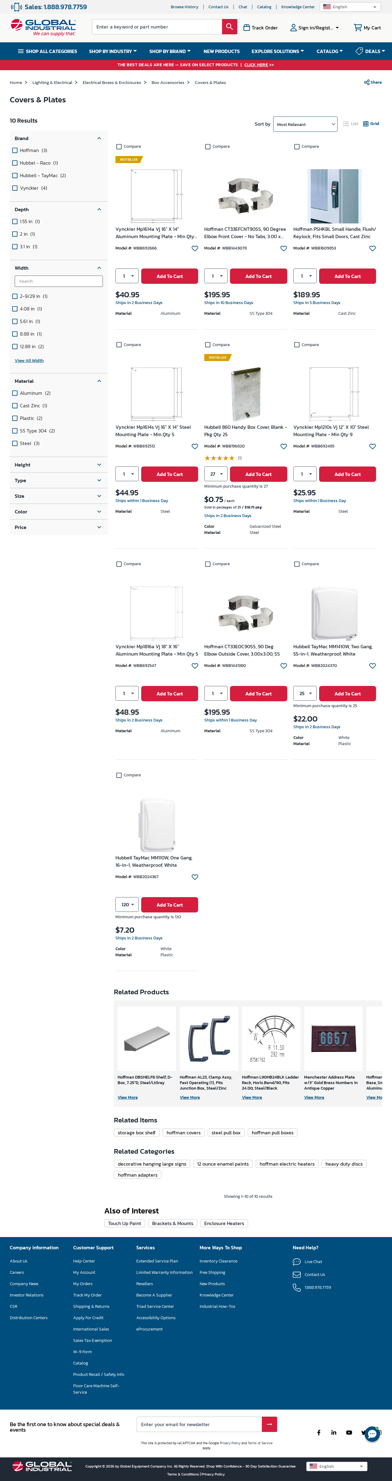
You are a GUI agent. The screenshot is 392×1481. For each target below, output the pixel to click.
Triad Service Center (155, 1306)
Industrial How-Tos (217, 1306)
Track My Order (87, 1295)
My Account (84, 1272)
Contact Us (218, 7)
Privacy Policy (230, 1443)
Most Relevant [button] (291, 124)
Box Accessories (168, 82)
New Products (212, 1284)
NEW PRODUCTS (222, 51)
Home (16, 82)
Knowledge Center (298, 7)
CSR (13, 1306)
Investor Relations (26, 1295)
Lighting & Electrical (52, 82)
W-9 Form (82, 1352)
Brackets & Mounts (172, 1223)
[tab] (351, 123)
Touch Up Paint (124, 1223)
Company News (24, 1284)
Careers (17, 1272)
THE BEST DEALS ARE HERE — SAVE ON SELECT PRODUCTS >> (196, 65)
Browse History (184, 7)
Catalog (264, 7)
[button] (350, 6)
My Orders (82, 1284)
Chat (243, 7)
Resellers (144, 1284)
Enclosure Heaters (224, 1223)
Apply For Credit (88, 1318)
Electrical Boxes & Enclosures (112, 82)
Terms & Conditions (183, 1474)
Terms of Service (260, 1443)
